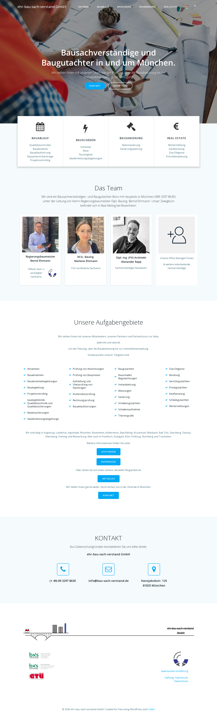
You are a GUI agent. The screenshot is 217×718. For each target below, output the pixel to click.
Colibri (151, 709)
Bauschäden (124, 6)
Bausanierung (147, 6)
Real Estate (170, 6)
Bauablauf (103, 6)
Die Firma (83, 6)
